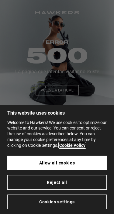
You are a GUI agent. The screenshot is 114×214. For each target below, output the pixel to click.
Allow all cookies (57, 162)
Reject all (57, 182)
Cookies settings (57, 201)
